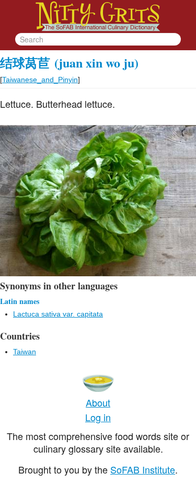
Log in (98, 417)
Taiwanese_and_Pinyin (40, 79)
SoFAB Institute (142, 469)
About (98, 402)
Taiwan (24, 351)
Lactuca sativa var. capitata (58, 314)
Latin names (19, 301)
